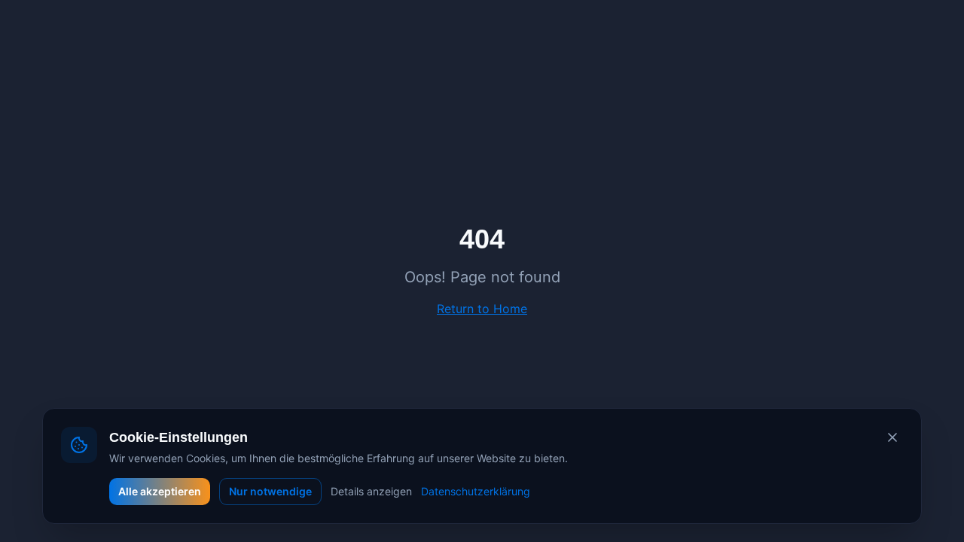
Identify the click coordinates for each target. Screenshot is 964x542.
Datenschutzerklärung (475, 491)
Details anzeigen (371, 491)
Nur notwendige (270, 491)
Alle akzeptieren (159, 491)
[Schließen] (892, 437)
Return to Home (482, 308)
